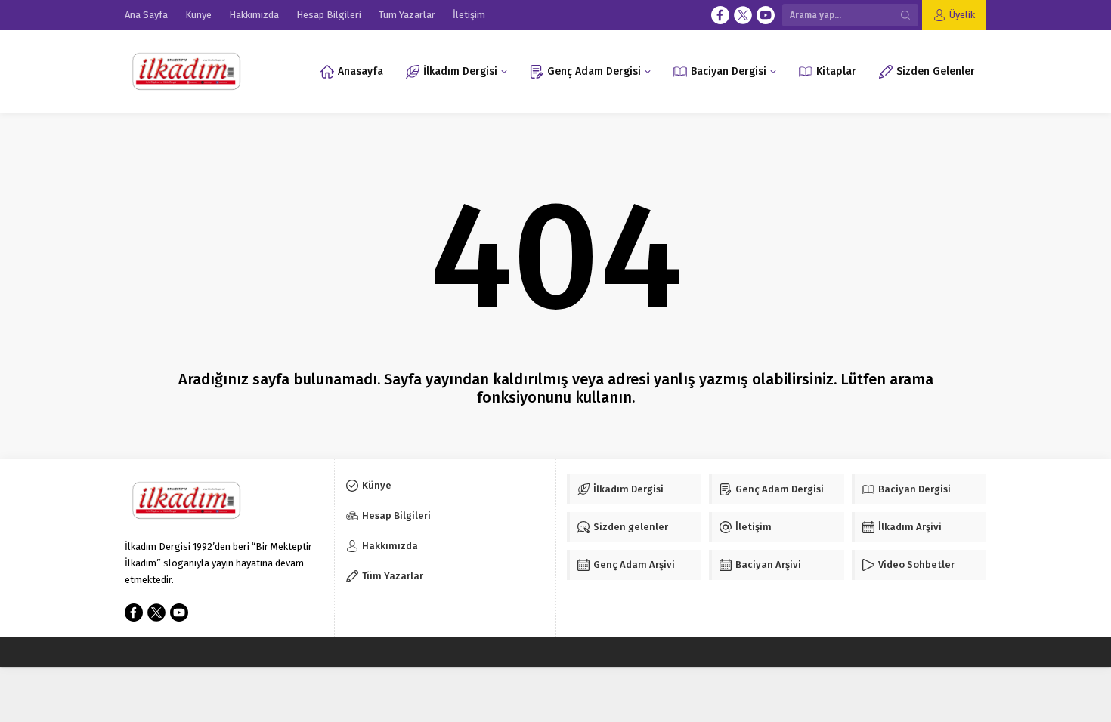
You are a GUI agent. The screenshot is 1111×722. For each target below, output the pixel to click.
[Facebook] (720, 15)
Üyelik (962, 14)
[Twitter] (743, 15)
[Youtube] (766, 15)
